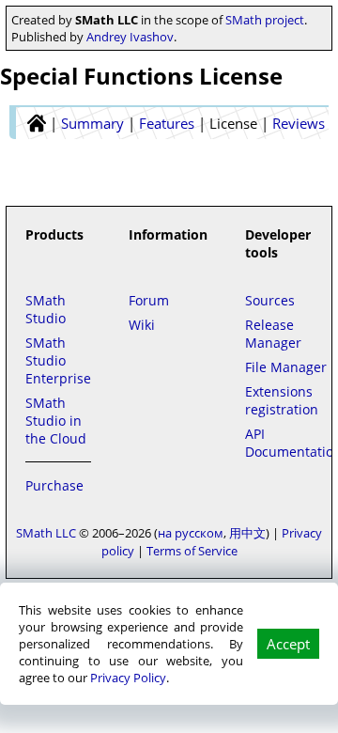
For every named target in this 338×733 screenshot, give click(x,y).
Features (166, 123)
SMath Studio (45, 309)
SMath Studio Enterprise (58, 360)
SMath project (264, 19)
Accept (288, 643)
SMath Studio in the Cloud (55, 420)
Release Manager (273, 333)
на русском (190, 532)
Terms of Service (192, 550)
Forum (149, 300)
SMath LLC (46, 532)
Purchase (54, 485)
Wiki (142, 325)
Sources (270, 300)
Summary (92, 123)
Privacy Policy (128, 677)
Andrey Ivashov (130, 36)
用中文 (247, 532)
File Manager (286, 367)
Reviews (298, 123)
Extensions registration (281, 400)
